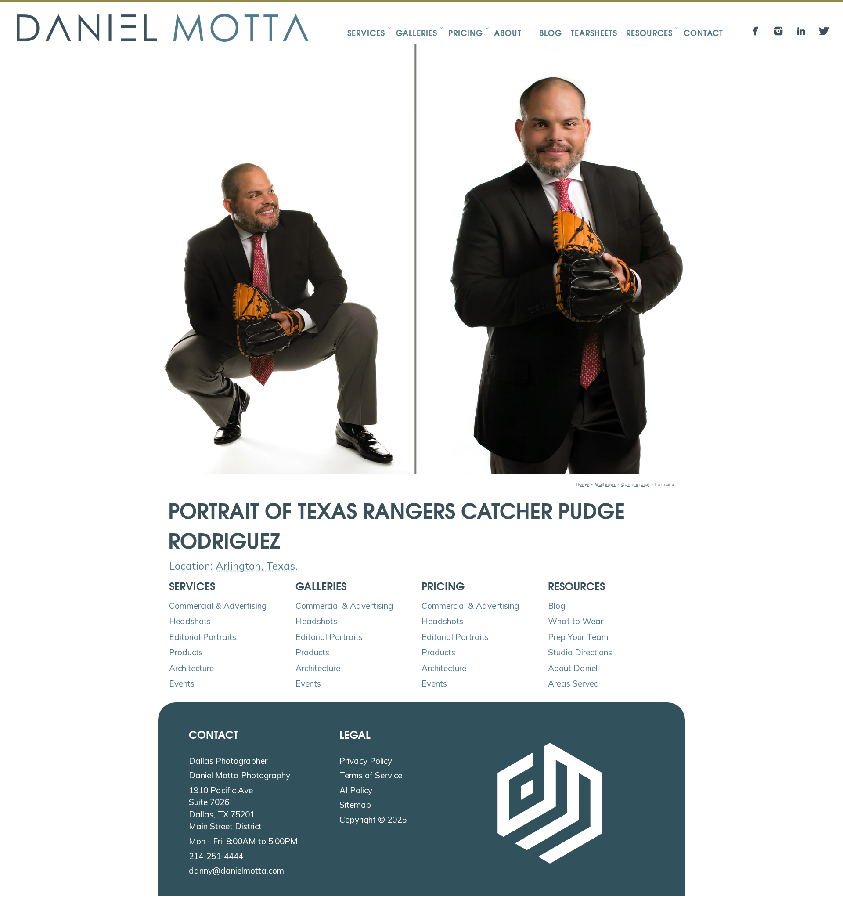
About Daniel (573, 668)
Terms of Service (370, 775)
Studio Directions (580, 652)
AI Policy (355, 790)
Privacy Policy (365, 760)
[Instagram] (778, 31)
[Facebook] (755, 31)
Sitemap (355, 804)
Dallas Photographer (228, 760)
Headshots (190, 621)
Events (182, 683)
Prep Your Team (578, 637)
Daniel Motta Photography (239, 775)
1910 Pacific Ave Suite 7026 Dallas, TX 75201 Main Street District (225, 808)
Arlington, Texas (255, 565)
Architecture (191, 668)
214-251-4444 (216, 856)
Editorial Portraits (202, 637)
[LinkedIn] (801, 31)
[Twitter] (824, 31)
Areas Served (573, 683)
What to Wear (575, 621)
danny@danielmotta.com (236, 870)
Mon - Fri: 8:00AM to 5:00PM (243, 841)
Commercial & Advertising (218, 605)
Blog (556, 605)
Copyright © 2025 (373, 819)
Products (186, 652)
